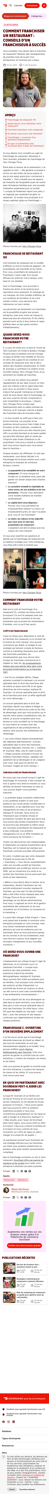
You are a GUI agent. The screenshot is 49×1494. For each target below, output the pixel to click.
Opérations (23, 1180)
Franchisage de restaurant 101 (22, 119)
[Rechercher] (10, 5)
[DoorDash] (5, 5)
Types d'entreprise (11, 1438)
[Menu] (44, 5)
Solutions (6, 1431)
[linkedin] (13, 1171)
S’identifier (18, 5)
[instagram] (8, 1423)
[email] (25, 1171)
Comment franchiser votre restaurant (25, 129)
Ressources (8, 1445)
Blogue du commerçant (15, 16)
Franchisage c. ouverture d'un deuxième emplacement (22, 138)
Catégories (36, 16)
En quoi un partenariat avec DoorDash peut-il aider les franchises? (26, 144)
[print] (29, 1171)
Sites (4, 1452)
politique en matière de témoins (25, 1476)
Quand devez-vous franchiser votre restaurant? (24, 124)
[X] (17, 1171)
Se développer (11, 25)
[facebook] (21, 1171)
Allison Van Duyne (20, 1189)
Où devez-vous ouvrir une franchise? (25, 133)
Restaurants (9, 1180)
